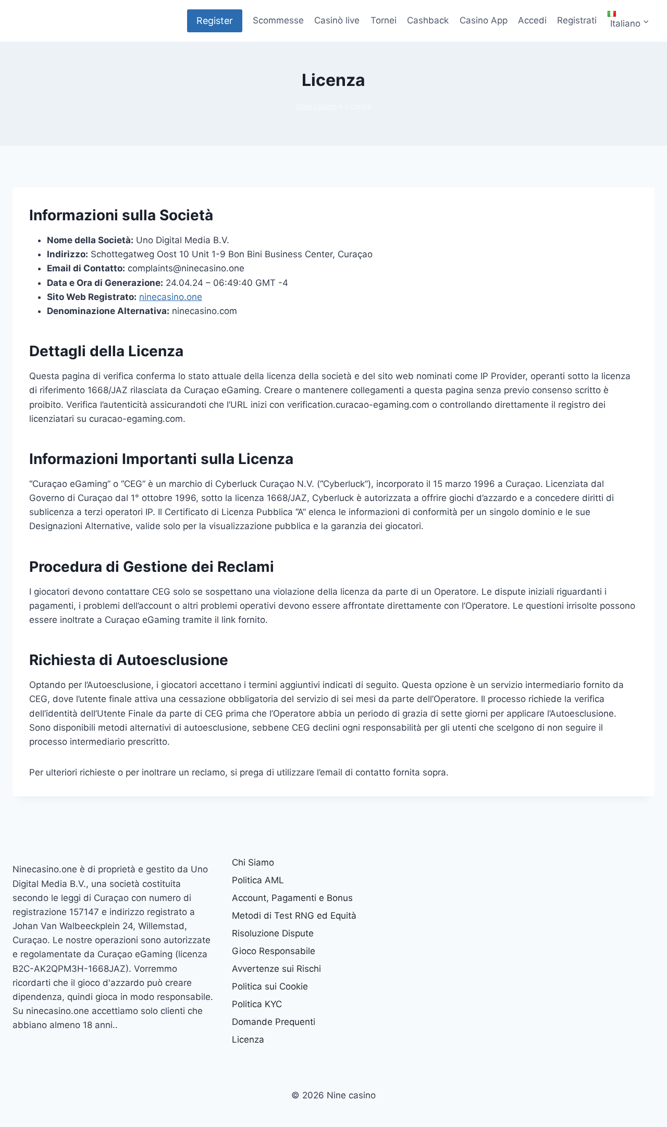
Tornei (383, 20)
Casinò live (337, 20)
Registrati (577, 20)
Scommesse (278, 20)
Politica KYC (257, 1004)
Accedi (532, 20)
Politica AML (258, 880)
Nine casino (316, 106)
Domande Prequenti (273, 1022)
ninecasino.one (170, 297)
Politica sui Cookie (270, 986)
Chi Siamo (253, 862)
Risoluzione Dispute (273, 933)
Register (214, 20)
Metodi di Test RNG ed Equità (294, 915)
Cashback (428, 20)
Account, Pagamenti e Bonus (292, 898)
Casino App (484, 20)
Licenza (248, 1039)
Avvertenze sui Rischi (276, 968)
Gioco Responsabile (273, 951)
